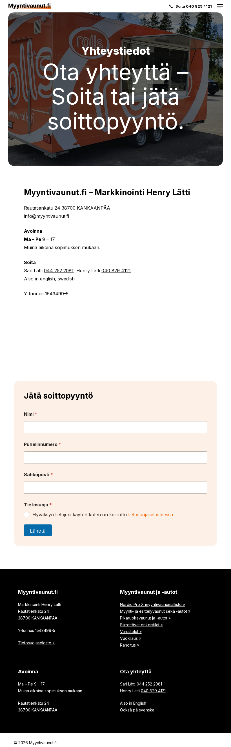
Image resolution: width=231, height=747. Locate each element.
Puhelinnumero (42, 444)
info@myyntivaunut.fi (46, 216)
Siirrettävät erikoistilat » (141, 624)
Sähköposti (38, 474)
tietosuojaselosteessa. (151, 514)
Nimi (30, 414)
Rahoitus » (129, 645)
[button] (220, 6)
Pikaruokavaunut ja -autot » (145, 618)
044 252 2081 (59, 270)
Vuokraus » (130, 638)
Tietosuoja (38, 504)
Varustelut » (131, 631)
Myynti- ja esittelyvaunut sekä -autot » (155, 611)
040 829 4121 (116, 270)
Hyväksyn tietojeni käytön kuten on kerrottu (103, 514)
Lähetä (38, 531)
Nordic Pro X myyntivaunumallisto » (152, 604)
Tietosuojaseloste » (36, 642)
